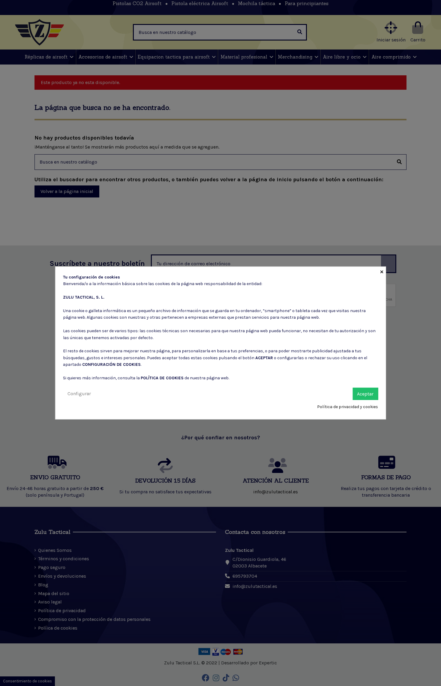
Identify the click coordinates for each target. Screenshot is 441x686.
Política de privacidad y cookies (347, 406)
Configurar (79, 393)
